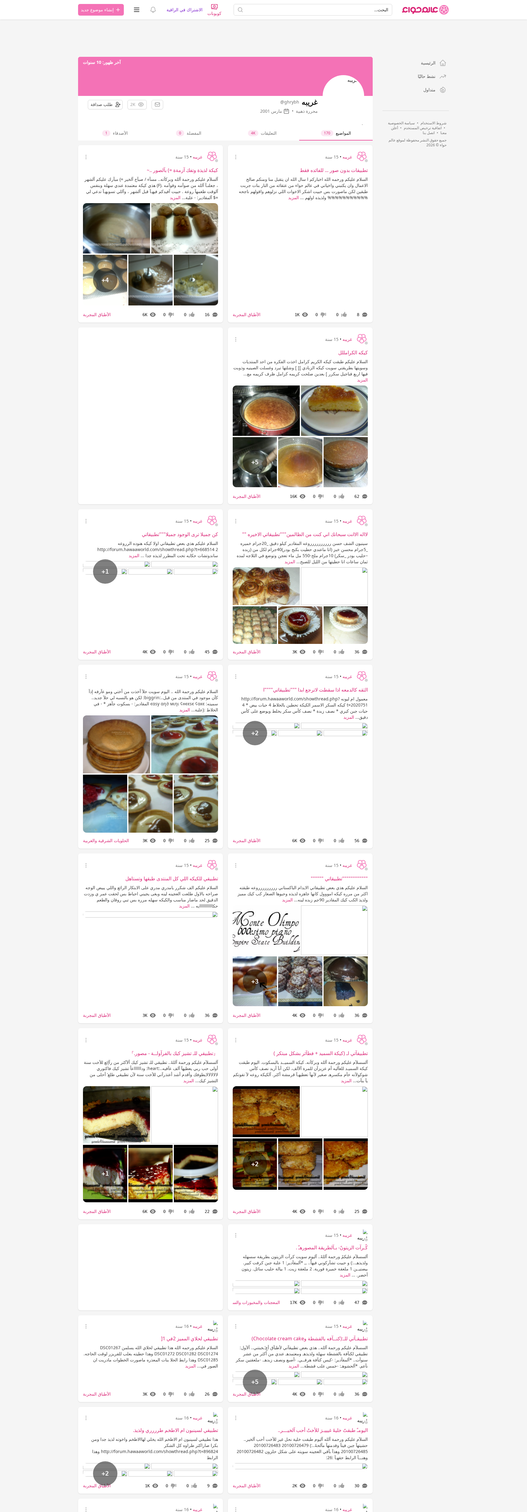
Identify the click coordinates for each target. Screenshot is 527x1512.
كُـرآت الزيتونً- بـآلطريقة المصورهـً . (332, 1249)
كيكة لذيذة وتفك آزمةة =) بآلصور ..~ (182, 170)
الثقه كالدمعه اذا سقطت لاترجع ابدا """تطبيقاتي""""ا (315, 689)
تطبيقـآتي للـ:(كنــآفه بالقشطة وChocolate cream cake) (310, 1340)
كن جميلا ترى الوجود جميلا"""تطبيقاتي (180, 534)
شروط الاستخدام (433, 123)
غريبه (347, 157)
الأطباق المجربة (246, 314)
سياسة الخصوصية (401, 123)
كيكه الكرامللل (353, 352)
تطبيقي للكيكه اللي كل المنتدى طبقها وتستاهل (171, 878)
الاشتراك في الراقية (185, 10)
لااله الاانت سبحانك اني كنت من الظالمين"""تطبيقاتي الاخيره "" (305, 534)
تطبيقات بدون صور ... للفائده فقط (334, 170)
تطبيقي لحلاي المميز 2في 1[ (189, 1340)
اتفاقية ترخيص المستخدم (423, 127)
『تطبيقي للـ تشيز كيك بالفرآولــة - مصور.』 (173, 1053)
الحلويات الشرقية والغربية (106, 840)
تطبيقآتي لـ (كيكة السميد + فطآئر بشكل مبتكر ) (321, 1053)
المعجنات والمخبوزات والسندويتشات (248, 1302)
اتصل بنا (429, 132)
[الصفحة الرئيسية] (425, 10)
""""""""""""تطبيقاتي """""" (339, 878)
